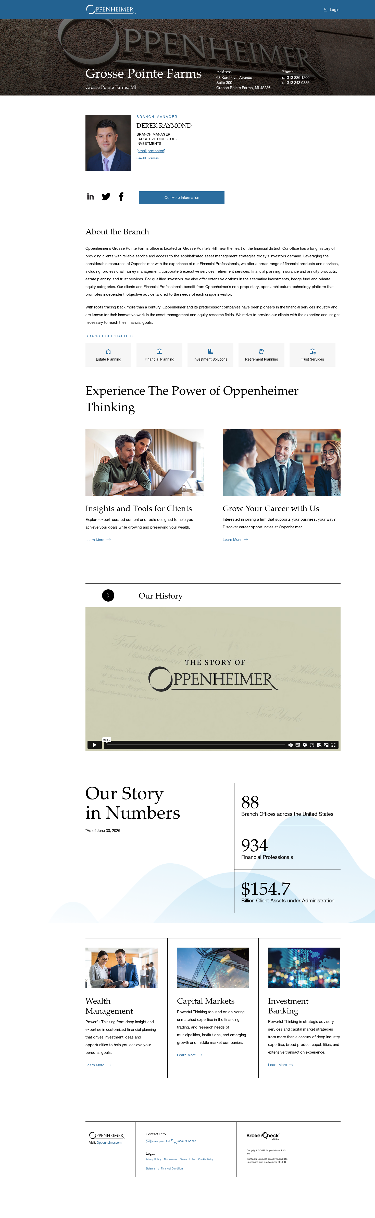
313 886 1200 (298, 77)
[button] (181, 197)
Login (334, 9)
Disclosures (170, 1159)
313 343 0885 (298, 82)
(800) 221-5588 (186, 1141)
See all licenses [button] (147, 158)
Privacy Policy (153, 1159)
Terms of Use (187, 1159)
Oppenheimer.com (109, 1142)
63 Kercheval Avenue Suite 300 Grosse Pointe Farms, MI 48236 (243, 79)
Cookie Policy (206, 1159)
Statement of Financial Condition (164, 1168)
